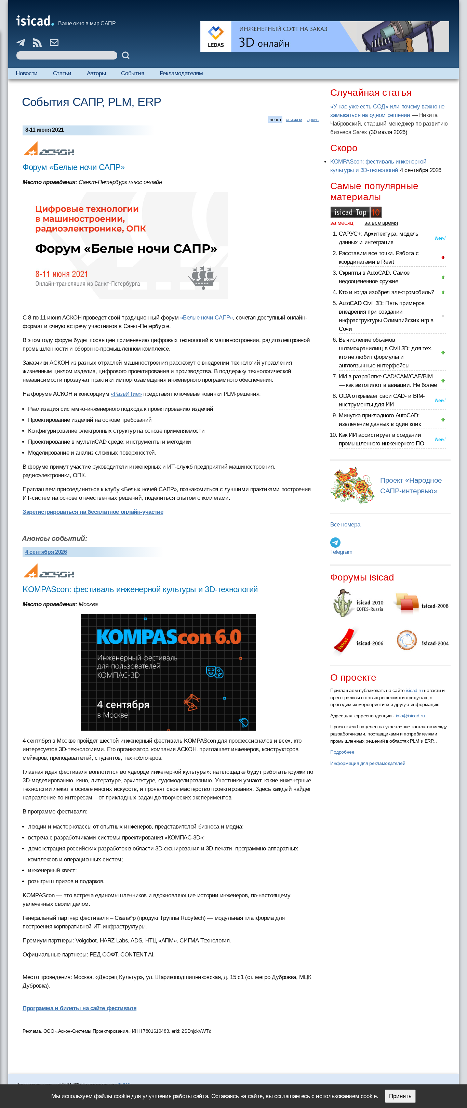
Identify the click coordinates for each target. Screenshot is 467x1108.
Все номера (345, 524)
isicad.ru (414, 690)
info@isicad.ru (410, 715)
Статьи (62, 73)
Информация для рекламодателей (367, 763)
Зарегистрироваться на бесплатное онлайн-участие (93, 512)
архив (313, 119)
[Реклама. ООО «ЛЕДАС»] (324, 36)
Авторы (96, 73)
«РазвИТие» (126, 394)
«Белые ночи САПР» (206, 317)
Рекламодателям (181, 73)
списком (294, 119)
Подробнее (342, 752)
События (132, 73)
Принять (400, 1096)
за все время (381, 223)
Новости (26, 73)
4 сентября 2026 (46, 552)
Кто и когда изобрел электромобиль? (386, 292)
